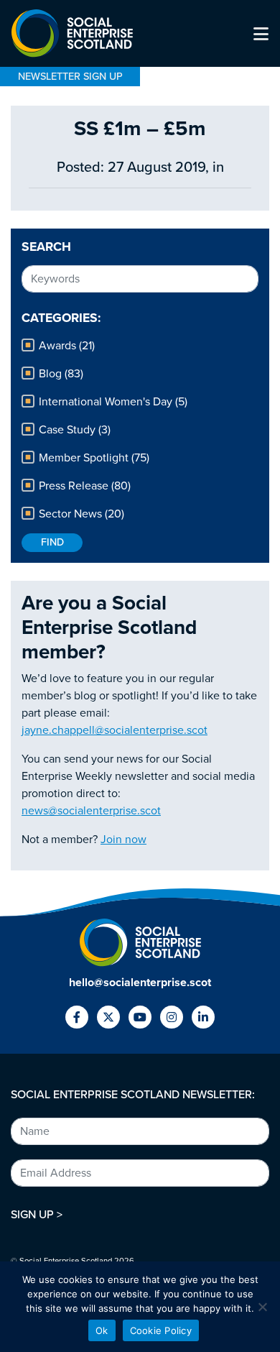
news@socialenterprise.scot (91, 811)
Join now (123, 839)
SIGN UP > (36, 1215)
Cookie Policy (161, 1330)
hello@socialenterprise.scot (140, 982)
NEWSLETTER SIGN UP (70, 76)
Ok (101, 1330)
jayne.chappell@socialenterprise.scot (114, 730)
